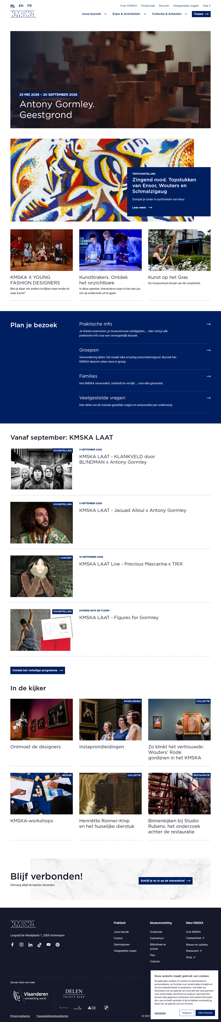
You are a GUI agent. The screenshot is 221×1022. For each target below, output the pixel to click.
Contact (118, 938)
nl (12, 5)
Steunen (164, 6)
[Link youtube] (48, 945)
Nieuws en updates (197, 944)
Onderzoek (148, 6)
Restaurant (194, 951)
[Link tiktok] (39, 945)
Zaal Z (207, 6)
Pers (152, 955)
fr (29, 5)
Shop (191, 957)
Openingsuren (122, 944)
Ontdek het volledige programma (34, 670)
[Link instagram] (21, 945)
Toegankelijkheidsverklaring (52, 1016)
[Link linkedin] (30, 945)
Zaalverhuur (157, 938)
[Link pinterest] (58, 945)
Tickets (198, 14)
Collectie (155, 961)
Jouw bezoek (121, 931)
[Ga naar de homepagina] (23, 14)
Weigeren (187, 1013)
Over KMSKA (128, 6)
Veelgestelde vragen (186, 6)
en (21, 5)
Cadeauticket (195, 938)
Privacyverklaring (20, 1016)
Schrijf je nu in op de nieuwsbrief (163, 880)
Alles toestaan (205, 1012)
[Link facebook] (12, 945)
